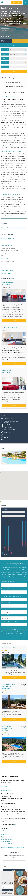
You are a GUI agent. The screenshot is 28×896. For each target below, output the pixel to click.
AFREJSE (4, 608)
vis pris (14, 320)
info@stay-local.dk (6, 790)
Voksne (4, 62)
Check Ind (5, 49)
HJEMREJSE (5, 615)
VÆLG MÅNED (5, 509)
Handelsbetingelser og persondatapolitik (12, 847)
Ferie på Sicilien (5, 841)
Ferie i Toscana (5, 834)
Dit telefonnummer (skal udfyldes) (11, 596)
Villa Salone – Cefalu (9, 648)
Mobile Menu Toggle (25, 2)
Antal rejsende (5, 602)
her (15, 824)
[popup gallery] (14, 295)
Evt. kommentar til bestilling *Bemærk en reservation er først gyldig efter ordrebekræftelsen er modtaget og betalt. (13, 628)
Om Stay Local (5, 830)
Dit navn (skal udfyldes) (8, 581)
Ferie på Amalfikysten (7, 844)
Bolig (3, 58)
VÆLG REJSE (3, 45)
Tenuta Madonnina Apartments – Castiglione (8, 686)
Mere (14, 677)
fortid (5, 554)
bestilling (19, 41)
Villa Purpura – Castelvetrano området (7, 728)
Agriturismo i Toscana (7, 837)
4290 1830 (4, 786)
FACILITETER (16, 45)
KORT (22, 45)
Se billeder (5, 30)
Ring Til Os (16, 2)
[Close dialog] (26, 872)
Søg (14, 71)
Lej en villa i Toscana (6, 839)
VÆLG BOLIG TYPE (6, 513)
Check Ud (4, 54)
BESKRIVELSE (10, 45)
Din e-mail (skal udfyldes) (8, 589)
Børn (3, 67)
